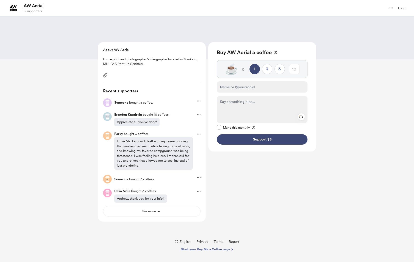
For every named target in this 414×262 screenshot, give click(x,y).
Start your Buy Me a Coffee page (205, 249)
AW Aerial (34, 5)
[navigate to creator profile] (13, 8)
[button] (391, 8)
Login (402, 8)
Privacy (202, 242)
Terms (218, 242)
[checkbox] (233, 127)
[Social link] (105, 75)
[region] (262, 97)
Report (234, 242)
